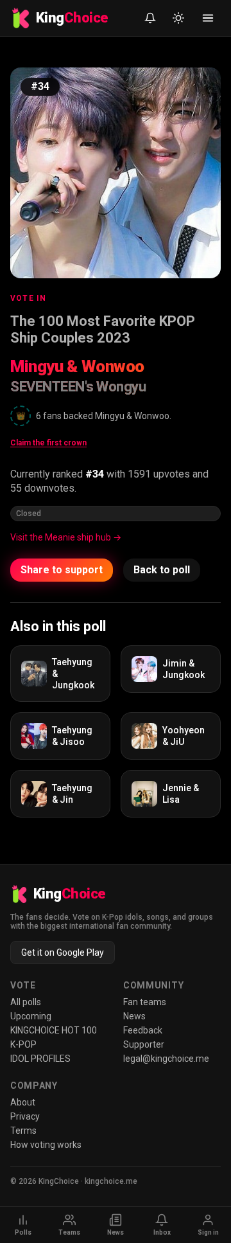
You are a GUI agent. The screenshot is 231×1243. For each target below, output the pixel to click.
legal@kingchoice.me (166, 1058)
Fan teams (144, 1002)
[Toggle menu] (208, 18)
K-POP (23, 1044)
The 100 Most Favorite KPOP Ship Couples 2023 (102, 329)
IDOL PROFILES (40, 1058)
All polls (25, 1002)
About (22, 1102)
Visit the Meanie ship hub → (65, 537)
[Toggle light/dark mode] (178, 18)
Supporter (143, 1044)
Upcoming (30, 1016)
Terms (23, 1130)
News (134, 1016)
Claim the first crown (48, 442)
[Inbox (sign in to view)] (150, 18)
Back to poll (161, 570)
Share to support (62, 570)
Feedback (142, 1030)
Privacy (25, 1116)
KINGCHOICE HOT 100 (53, 1030)
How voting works (45, 1145)
